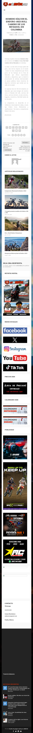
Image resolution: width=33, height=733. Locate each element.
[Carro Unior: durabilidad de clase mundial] (5, 713)
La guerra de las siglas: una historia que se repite (18, 720)
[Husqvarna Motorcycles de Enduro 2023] (16, 244)
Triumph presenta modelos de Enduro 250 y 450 (16, 211)
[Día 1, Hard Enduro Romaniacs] (16, 224)
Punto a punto (11, 722)
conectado (19, 265)
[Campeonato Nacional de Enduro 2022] (16, 182)
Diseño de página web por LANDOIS (18, 729)
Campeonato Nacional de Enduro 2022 (15, 191)
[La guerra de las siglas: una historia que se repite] (5, 720)
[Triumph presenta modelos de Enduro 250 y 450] (16, 202)
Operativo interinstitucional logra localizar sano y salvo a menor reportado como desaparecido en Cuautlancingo (17, 705)
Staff (16, 33)
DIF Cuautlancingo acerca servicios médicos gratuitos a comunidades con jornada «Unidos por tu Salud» (18, 688)
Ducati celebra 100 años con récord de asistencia (18, 696)
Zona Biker (10, 698)
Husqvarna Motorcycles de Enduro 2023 (16, 253)
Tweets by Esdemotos (9, 674)
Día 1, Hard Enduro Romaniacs (13, 233)
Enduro (11, 35)
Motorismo (10, 691)
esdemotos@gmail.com (11, 616)
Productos (10, 715)
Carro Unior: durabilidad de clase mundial (17, 713)
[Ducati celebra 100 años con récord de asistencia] (5, 696)
